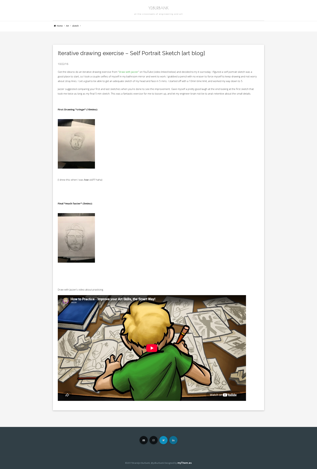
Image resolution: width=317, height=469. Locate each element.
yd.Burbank (158, 8)
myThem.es (184, 463)
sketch (75, 25)
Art (67, 25)
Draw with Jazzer (128, 71)
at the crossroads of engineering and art (158, 14)
